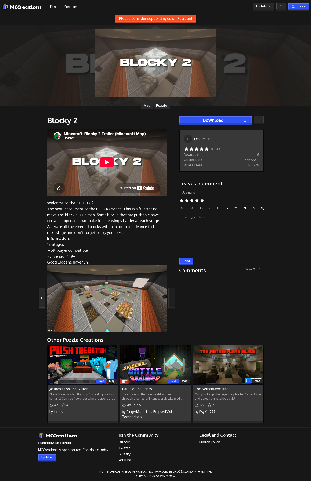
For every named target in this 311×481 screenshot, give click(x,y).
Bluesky (124, 454)
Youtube (124, 460)
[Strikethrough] (226, 208)
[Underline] (218, 208)
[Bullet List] (235, 208)
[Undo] (182, 208)
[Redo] (191, 208)
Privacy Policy (209, 442)
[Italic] (209, 208)
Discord (124, 442)
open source (71, 450)
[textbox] (221, 233)
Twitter (124, 448)
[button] (186, 148)
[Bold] (201, 208)
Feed (53, 6)
